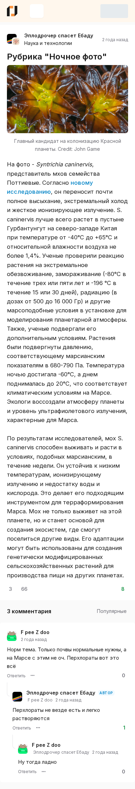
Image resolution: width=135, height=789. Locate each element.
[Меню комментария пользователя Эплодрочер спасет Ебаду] (38, 728)
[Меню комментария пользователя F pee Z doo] (32, 675)
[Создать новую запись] (37, 11)
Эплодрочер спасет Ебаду (58, 35)
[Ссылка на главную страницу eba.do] (12, 11)
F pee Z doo (35, 632)
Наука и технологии (48, 43)
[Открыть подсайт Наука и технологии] (15, 41)
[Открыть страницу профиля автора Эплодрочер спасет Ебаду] (12, 39)
